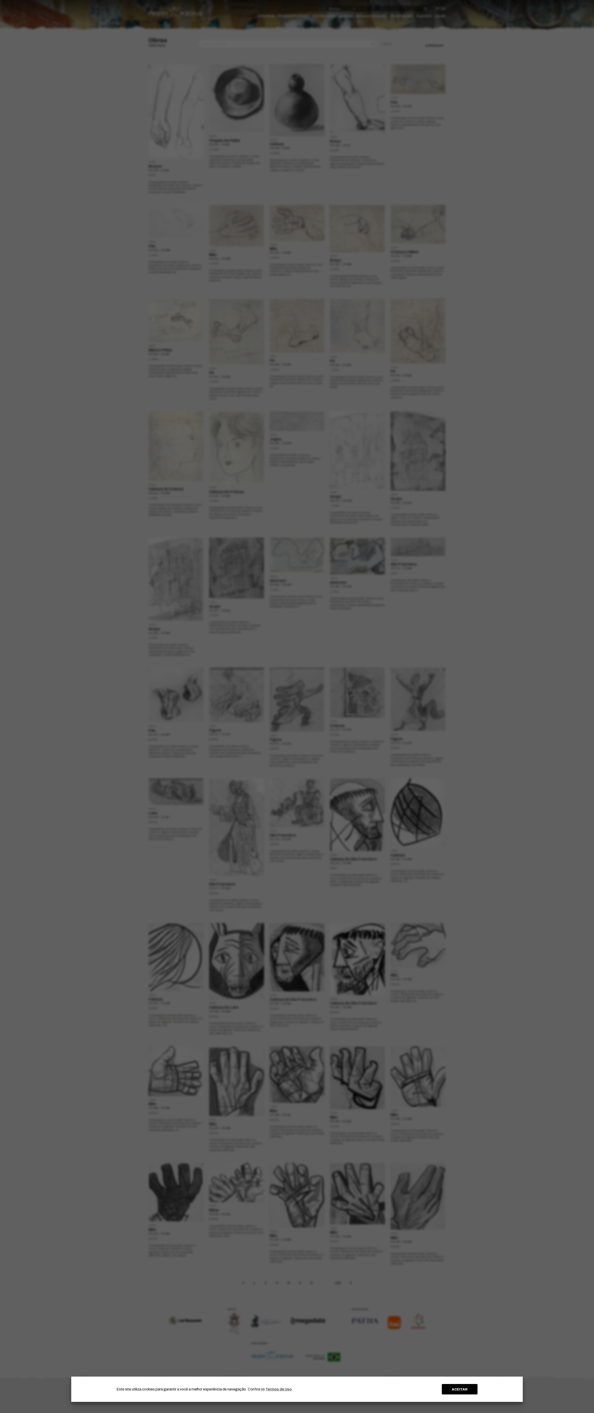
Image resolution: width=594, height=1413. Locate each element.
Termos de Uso (278, 1389)
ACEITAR (460, 1389)
